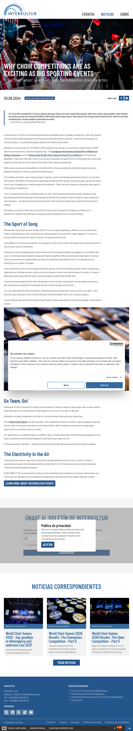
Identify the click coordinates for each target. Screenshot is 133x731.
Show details (112, 377)
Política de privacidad (92, 722)
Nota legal (75, 722)
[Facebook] (18, 712)
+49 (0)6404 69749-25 (18, 697)
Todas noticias (66, 662)
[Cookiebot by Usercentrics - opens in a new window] (111, 344)
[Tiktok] (24, 712)
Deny (66, 385)
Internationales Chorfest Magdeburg (87, 694)
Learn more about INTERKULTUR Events (29, 483)
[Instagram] (12, 712)
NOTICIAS (107, 14)
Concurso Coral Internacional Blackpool (89, 691)
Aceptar (48, 544)
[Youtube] (31, 712)
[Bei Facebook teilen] (121, 98)
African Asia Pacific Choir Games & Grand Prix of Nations (55, 155)
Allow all (104, 385)
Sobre (124, 14)
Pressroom (51, 722)
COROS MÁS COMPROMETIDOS (61, 728)
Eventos (88, 14)
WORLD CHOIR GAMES (17, 728)
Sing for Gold (76, 700)
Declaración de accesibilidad (117, 722)
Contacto (63, 722)
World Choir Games (18, 422)
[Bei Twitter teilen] (126, 98)
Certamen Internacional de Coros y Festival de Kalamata (97, 697)
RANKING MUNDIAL (37, 728)
